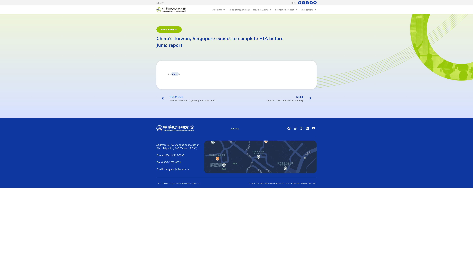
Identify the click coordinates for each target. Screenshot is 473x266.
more (174, 74)
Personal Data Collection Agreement (186, 183)
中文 (293, 2)
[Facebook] (299, 2)
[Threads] (307, 2)
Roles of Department (239, 9)
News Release (169, 29)
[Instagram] (303, 2)
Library (160, 2)
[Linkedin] (311, 2)
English (166, 183)
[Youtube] (315, 2)
